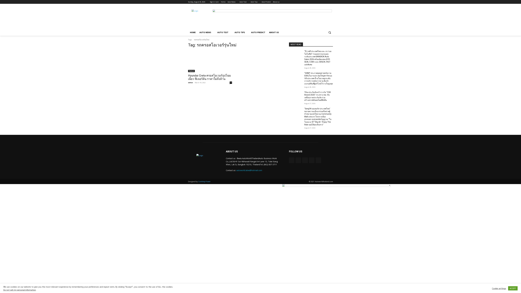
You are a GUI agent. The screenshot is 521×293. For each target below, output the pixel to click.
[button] (329, 32)
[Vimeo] (327, 2)
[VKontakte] (318, 160)
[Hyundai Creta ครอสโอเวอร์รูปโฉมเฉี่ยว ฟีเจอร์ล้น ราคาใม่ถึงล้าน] (210, 61)
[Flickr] (305, 160)
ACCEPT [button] (513, 288)
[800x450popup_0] (336, 186)
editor (190, 83)
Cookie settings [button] (499, 288)
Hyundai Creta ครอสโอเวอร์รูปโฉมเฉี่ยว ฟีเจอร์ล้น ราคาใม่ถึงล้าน (209, 77)
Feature (191, 71)
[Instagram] (320, 2)
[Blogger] (291, 160)
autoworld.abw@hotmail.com (249, 170)
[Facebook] (316, 2)
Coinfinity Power (204, 181)
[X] (323, 2)
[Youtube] (331, 2)
